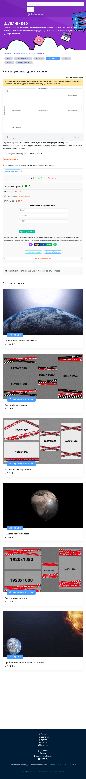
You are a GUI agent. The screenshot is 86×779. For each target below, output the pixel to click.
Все (8, 58)
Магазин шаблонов (43, 756)
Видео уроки (43, 737)
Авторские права (29, 771)
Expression (43, 751)
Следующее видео (12, 171)
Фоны (9, 62)
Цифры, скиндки (24, 62)
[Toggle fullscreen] (79, 137)
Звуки (44, 742)
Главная (7, 53)
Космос (39, 58)
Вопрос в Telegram (53, 252)
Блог (44, 753)
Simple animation (56, 765)
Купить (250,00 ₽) (27, 232)
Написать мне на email (43, 258)
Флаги (66, 58)
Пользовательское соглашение (51, 771)
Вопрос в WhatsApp (33, 252)
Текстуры (44, 745)
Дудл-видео (52, 58)
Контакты (44, 759)
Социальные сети (23, 58)
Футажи (43, 740)
